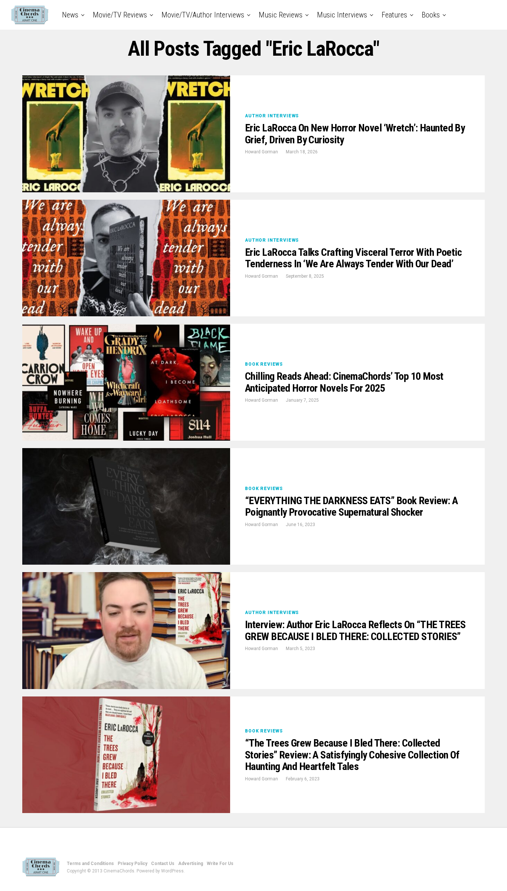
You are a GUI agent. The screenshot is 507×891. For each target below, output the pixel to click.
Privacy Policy (132, 863)
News (70, 14)
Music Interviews (342, 14)
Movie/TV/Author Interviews (202, 14)
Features (394, 14)
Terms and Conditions (90, 863)
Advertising (190, 863)
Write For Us (220, 863)
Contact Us (162, 863)
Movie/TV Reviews (120, 14)
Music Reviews (280, 14)
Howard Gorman (261, 151)
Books (431, 14)
